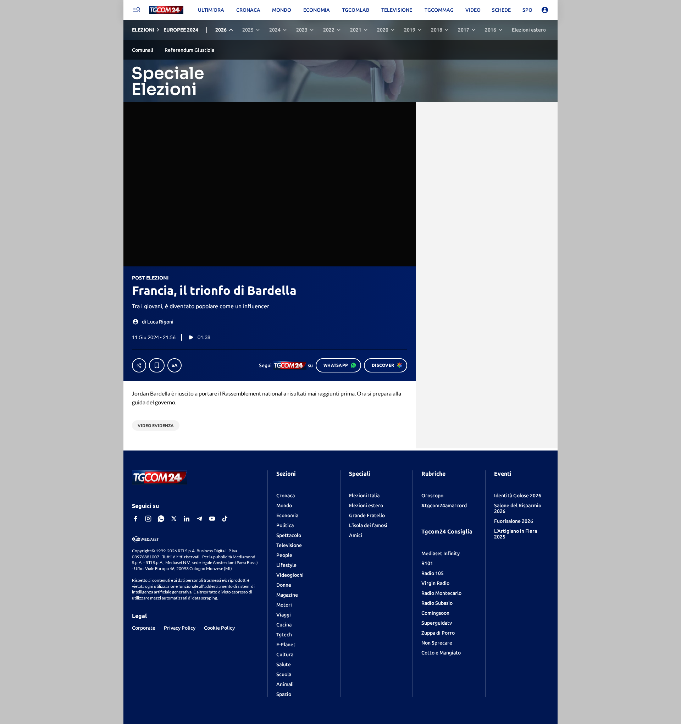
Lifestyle (286, 565)
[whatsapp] (161, 518)
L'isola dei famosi (368, 525)
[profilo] (545, 10)
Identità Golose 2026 (517, 495)
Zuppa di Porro (438, 633)
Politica (285, 525)
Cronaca (285, 495)
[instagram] (148, 518)
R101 (427, 563)
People (284, 555)
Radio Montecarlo (441, 593)
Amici (355, 535)
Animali (285, 684)
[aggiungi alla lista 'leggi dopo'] (157, 365)
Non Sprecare (436, 643)
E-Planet (285, 644)
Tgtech (284, 634)
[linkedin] (186, 518)
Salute (283, 664)
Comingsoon (435, 613)
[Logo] (166, 10)
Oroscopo (432, 495)
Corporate (143, 628)
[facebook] (135, 518)
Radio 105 (432, 573)
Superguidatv (436, 623)
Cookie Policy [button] (219, 628)
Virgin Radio (435, 583)
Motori (284, 605)
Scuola (283, 674)
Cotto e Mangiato (441, 653)
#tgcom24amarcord (444, 505)
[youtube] (212, 518)
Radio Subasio (437, 603)
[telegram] (199, 518)
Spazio (283, 694)
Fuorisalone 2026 (513, 521)
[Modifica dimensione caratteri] (174, 365)
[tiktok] (224, 518)
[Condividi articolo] (139, 365)
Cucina (284, 625)
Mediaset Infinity (440, 553)
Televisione (289, 545)
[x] (173, 518)
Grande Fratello (367, 515)
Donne (283, 585)
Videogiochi (290, 575)
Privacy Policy (179, 628)
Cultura (284, 654)
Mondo (284, 505)
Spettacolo (288, 535)
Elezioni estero (366, 505)
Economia (287, 515)
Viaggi (283, 615)
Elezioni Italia (364, 495)
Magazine (287, 595)
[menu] (136, 10)
